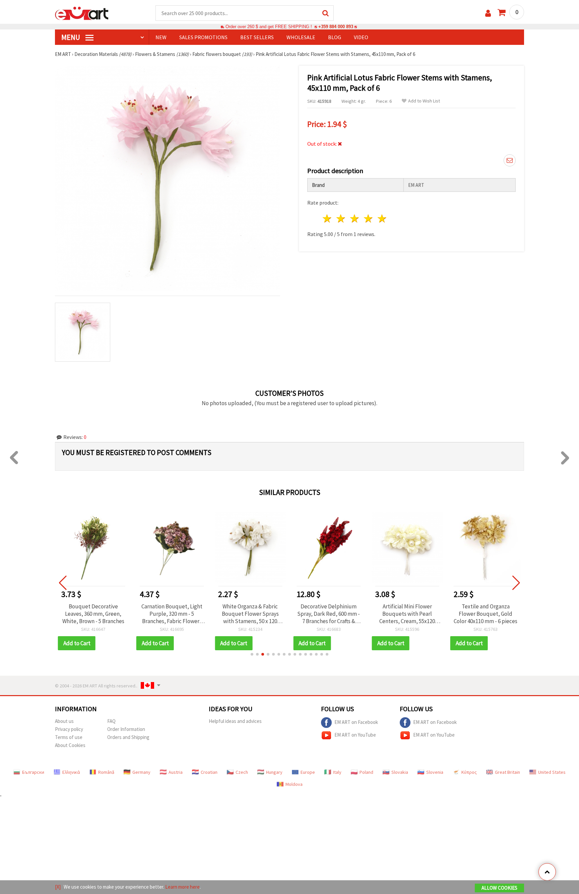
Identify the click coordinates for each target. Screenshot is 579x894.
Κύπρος (469, 772)
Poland (366, 772)
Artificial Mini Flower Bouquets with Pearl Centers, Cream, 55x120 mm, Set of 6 (407, 614)
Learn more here (182, 887)
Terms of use (68, 737)
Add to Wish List (424, 100)
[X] (58, 887)
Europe (308, 772)
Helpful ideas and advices (235, 721)
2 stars (341, 218)
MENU (71, 37)
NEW (161, 37)
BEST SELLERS (257, 37)
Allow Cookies (499, 888)
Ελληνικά (71, 772)
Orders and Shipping (128, 737)
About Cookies (70, 745)
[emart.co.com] (82, 12)
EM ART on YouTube (355, 734)
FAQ (111, 721)
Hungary (274, 772)
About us (64, 721)
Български (33, 772)
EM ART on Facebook (356, 722)
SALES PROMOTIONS (203, 37)
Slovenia (434, 772)
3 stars (355, 218)
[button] (252, 654)
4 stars (368, 218)
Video (361, 37)
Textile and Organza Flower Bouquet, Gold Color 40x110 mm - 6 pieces (485, 614)
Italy (337, 772)
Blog (334, 37)
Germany (141, 772)
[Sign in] (488, 13)
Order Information (126, 729)
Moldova (294, 784)
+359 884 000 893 (335, 26)
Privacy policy (69, 729)
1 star (327, 218)
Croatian (209, 772)
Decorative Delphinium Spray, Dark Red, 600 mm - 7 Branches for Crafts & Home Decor (328, 614)
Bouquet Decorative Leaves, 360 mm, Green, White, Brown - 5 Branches (93, 614)
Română (106, 772)
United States (552, 772)
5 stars (382, 218)
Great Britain (507, 772)
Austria (176, 772)
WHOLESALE (300, 37)
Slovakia (399, 772)
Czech (242, 772)
